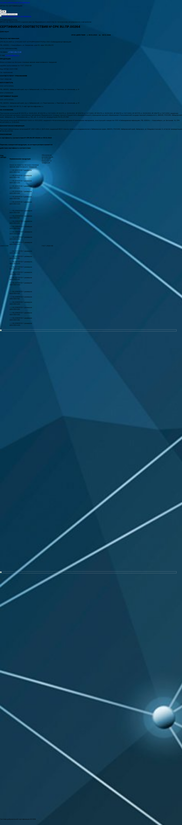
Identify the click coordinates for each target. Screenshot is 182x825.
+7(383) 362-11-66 (14, 52)
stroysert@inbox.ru (12, 55)
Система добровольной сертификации (15, 2)
